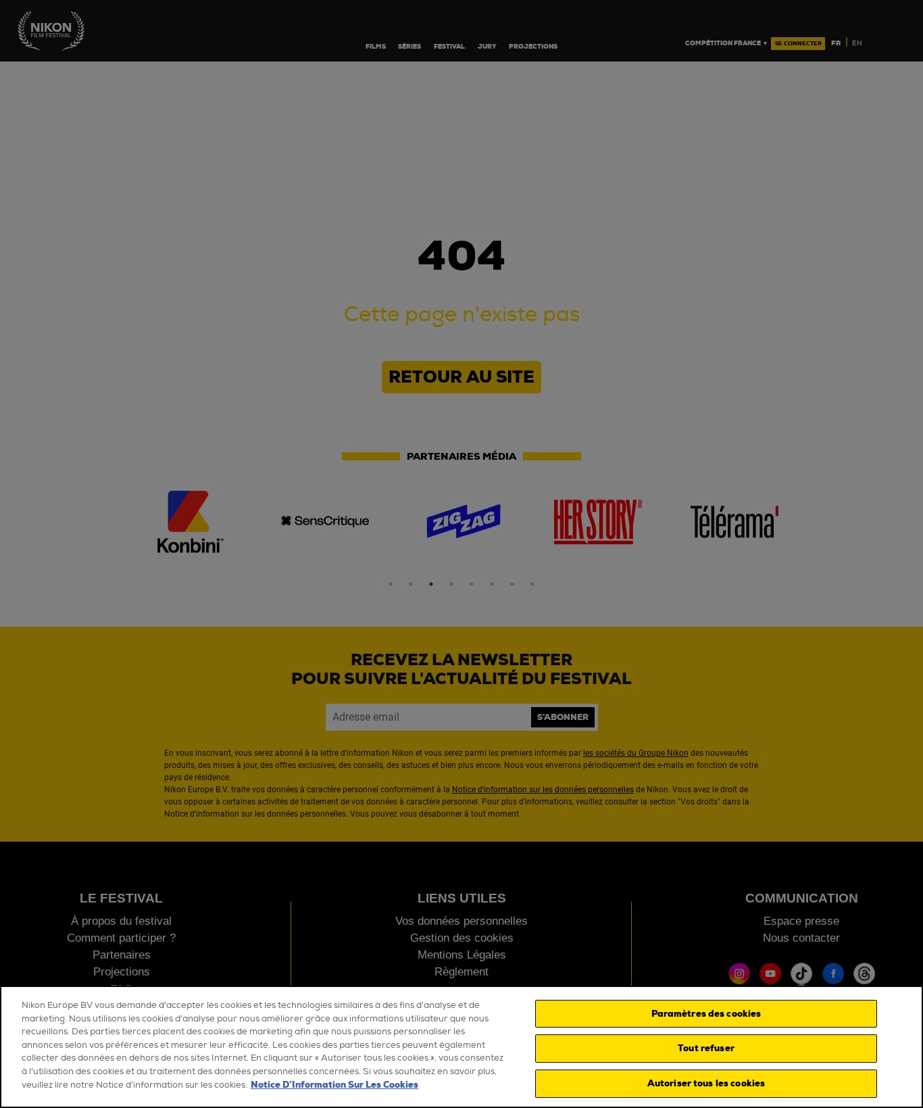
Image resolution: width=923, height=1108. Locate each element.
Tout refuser (706, 1048)
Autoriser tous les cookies (706, 1083)
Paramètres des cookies (706, 1013)
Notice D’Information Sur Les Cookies (334, 1084)
